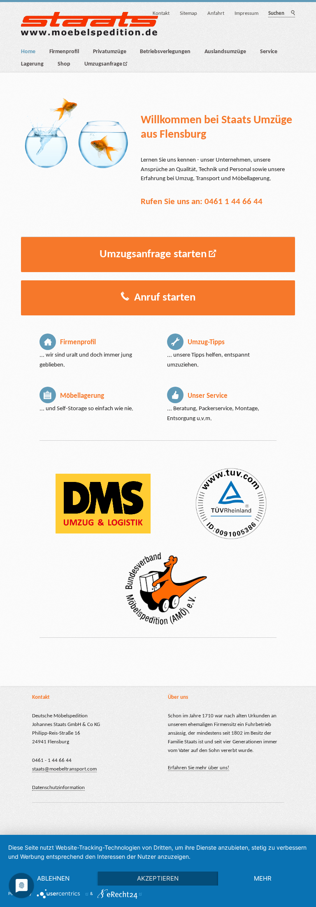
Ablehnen (53, 878)
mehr (263, 878)
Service (268, 52)
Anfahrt (215, 13)
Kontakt (161, 13)
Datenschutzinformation (58, 787)
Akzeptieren (158, 878)
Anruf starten (163, 297)
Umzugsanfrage (103, 64)
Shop (64, 64)
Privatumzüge (109, 52)
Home (28, 52)
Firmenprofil (64, 52)
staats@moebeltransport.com (64, 769)
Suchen (292, 13)
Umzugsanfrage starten (153, 254)
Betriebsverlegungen (165, 52)
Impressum (246, 13)
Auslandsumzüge (225, 52)
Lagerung (32, 64)
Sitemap (188, 13)
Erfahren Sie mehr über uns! (198, 768)
